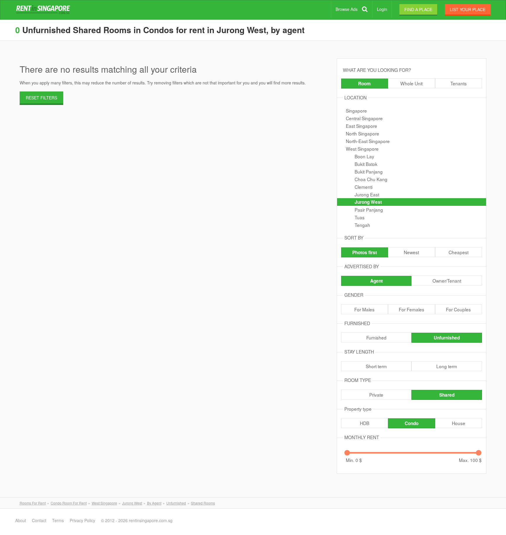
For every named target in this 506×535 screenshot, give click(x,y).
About (20, 520)
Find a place (418, 9)
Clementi (363, 187)
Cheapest (459, 252)
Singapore (356, 110)
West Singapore (362, 148)
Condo (411, 423)
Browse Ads (347, 9)
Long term (446, 366)
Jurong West (368, 202)
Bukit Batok (366, 164)
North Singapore (362, 133)
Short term (376, 366)
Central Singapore (364, 118)
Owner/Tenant (447, 280)
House (458, 423)
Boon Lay (364, 156)
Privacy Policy (82, 520)
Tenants (458, 83)
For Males (364, 309)
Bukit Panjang (369, 171)
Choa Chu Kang (371, 179)
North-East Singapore (368, 141)
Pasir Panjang (369, 209)
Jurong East (367, 194)
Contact (39, 520)
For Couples (458, 309)
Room (364, 83)
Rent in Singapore (44, 10)
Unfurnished (447, 337)
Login (382, 9)
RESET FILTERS (41, 98)
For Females (411, 309)
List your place (468, 9)
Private (376, 394)
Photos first (364, 252)
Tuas (360, 217)
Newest (411, 252)
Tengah (362, 225)
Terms (58, 520)
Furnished (376, 337)
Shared (446, 395)
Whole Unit (411, 83)
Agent (376, 281)
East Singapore (361, 126)
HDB (364, 423)
